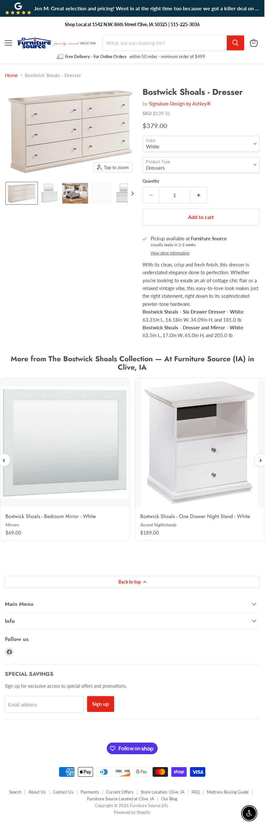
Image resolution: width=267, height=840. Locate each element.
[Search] (235, 42)
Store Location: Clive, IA (162, 792)
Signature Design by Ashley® (180, 103)
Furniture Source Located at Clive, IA (120, 798)
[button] (21, 193)
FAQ (196, 792)
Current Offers (120, 792)
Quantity (151, 181)
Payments (90, 792)
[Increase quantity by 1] (199, 195)
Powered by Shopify (132, 812)
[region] (132, 460)
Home (11, 75)
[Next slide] (132, 193)
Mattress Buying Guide (228, 792)
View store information (170, 253)
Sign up (100, 704)
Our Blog (169, 798)
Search (15, 792)
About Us (37, 792)
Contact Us (63, 792)
